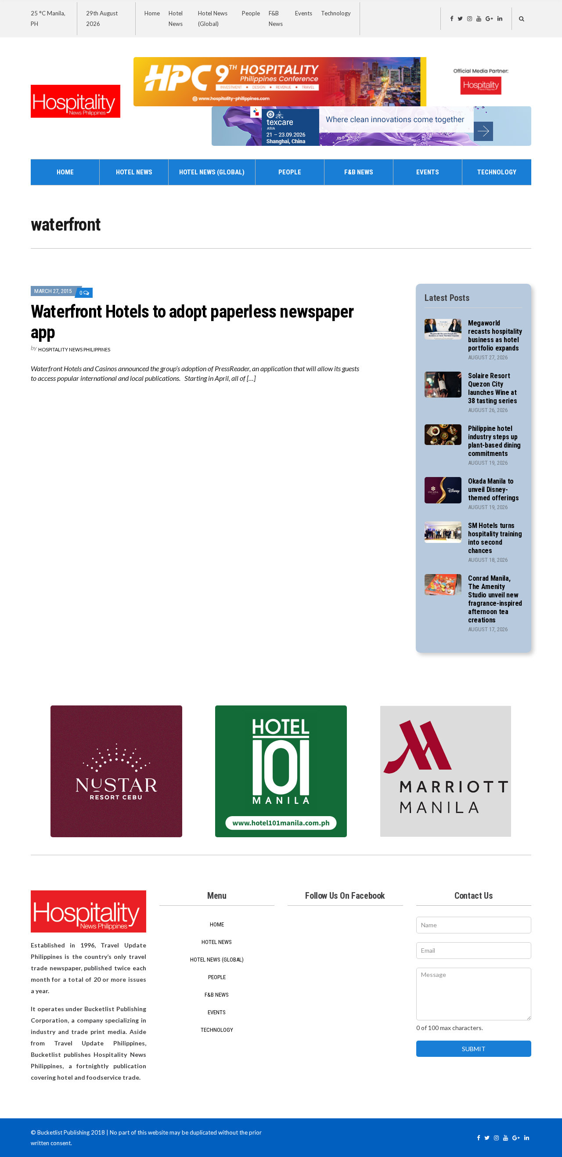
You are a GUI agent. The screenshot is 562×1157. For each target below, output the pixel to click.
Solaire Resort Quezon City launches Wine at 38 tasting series (492, 388)
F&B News (358, 172)
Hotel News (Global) (212, 172)
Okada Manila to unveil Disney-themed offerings (493, 489)
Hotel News (134, 172)
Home (152, 13)
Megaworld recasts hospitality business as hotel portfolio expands (495, 335)
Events (303, 13)
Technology (336, 13)
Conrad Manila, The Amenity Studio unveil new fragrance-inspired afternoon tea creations (495, 599)
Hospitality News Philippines (74, 349)
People (251, 13)
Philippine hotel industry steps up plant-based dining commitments (494, 441)
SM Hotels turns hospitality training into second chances (495, 538)
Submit (474, 1048)
